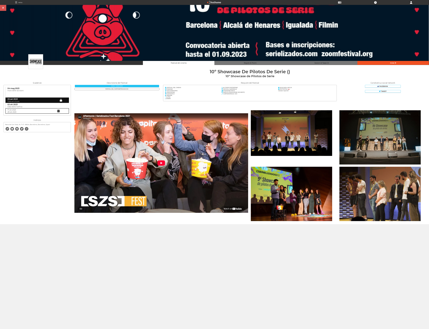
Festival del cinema (178, 63)
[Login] (411, 2)
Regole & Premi (250, 63)
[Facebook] (17, 128)
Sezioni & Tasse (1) (321, 63)
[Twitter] (22, 128)
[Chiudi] (3, 8)
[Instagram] (26, 128)
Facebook (383, 86)
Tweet (384, 91)
